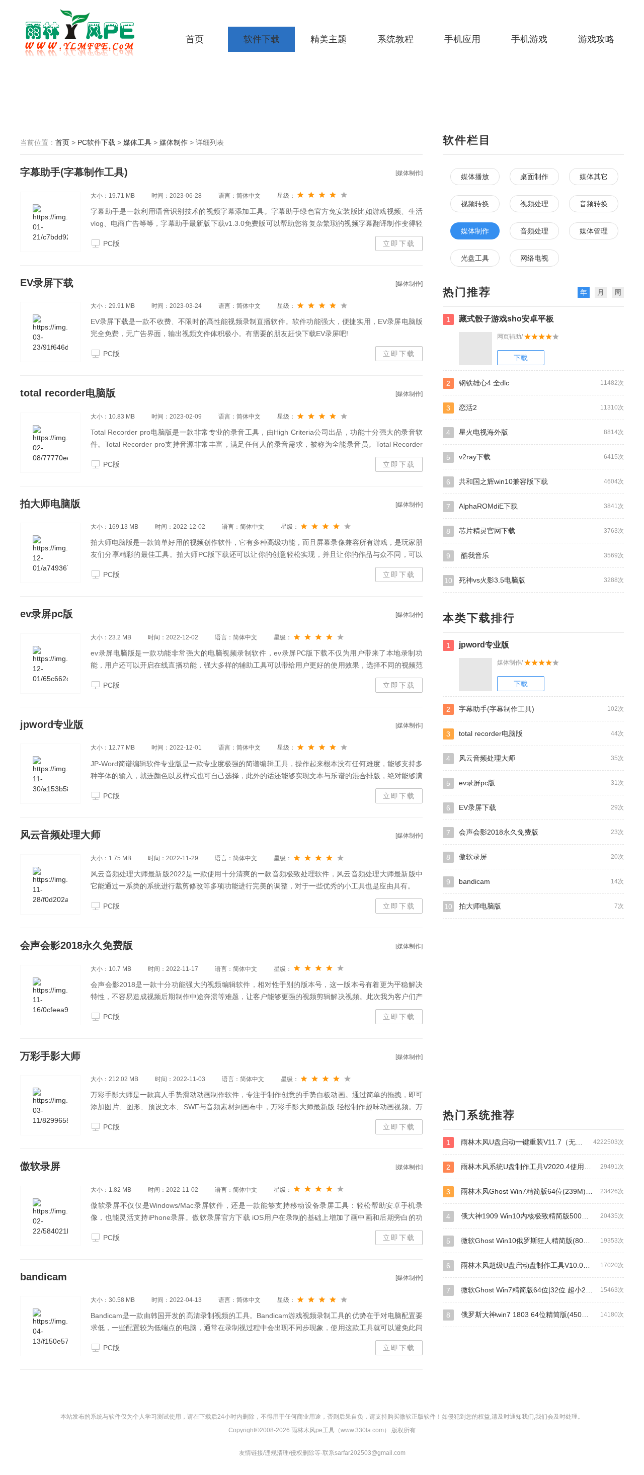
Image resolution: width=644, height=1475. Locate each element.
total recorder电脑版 (68, 392)
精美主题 (328, 39)
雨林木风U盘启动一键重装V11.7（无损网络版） (535, 1142)
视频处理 (534, 204)
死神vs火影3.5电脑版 (534, 580)
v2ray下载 (535, 457)
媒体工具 (137, 142)
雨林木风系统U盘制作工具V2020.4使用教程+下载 (535, 1167)
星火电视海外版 (535, 432)
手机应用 (462, 39)
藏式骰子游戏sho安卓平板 (500, 318)
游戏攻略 (596, 39)
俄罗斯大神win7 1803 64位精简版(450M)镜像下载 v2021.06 (535, 1314)
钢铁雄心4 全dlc (535, 383)
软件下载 (262, 39)
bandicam (43, 1276)
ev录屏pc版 (46, 613)
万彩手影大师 (50, 1055)
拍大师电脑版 (50, 503)
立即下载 (399, 243)
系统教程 (395, 39)
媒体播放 (475, 177)
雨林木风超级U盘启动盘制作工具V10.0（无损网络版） (535, 1265)
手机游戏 (529, 39)
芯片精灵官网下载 (535, 531)
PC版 (111, 243)
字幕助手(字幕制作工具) (74, 172)
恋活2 (535, 407)
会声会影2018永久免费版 (76, 945)
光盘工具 (475, 258)
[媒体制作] (409, 173)
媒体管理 (594, 231)
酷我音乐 (535, 555)
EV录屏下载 (46, 282)
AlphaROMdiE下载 (535, 506)
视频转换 (475, 204)
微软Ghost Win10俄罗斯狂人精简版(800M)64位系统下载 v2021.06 (535, 1241)
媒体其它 (594, 177)
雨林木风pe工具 (83, 32)
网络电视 (534, 258)
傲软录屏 (40, 1166)
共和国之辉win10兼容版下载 (535, 481)
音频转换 (594, 204)
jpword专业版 (52, 724)
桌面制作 (534, 177)
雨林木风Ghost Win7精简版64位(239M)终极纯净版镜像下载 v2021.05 (535, 1191)
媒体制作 (173, 142)
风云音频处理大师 (60, 834)
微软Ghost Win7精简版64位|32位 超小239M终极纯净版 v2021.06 (535, 1290)
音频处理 (534, 231)
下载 (521, 358)
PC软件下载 (96, 142)
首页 (195, 39)
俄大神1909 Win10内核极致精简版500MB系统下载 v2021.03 (535, 1216)
